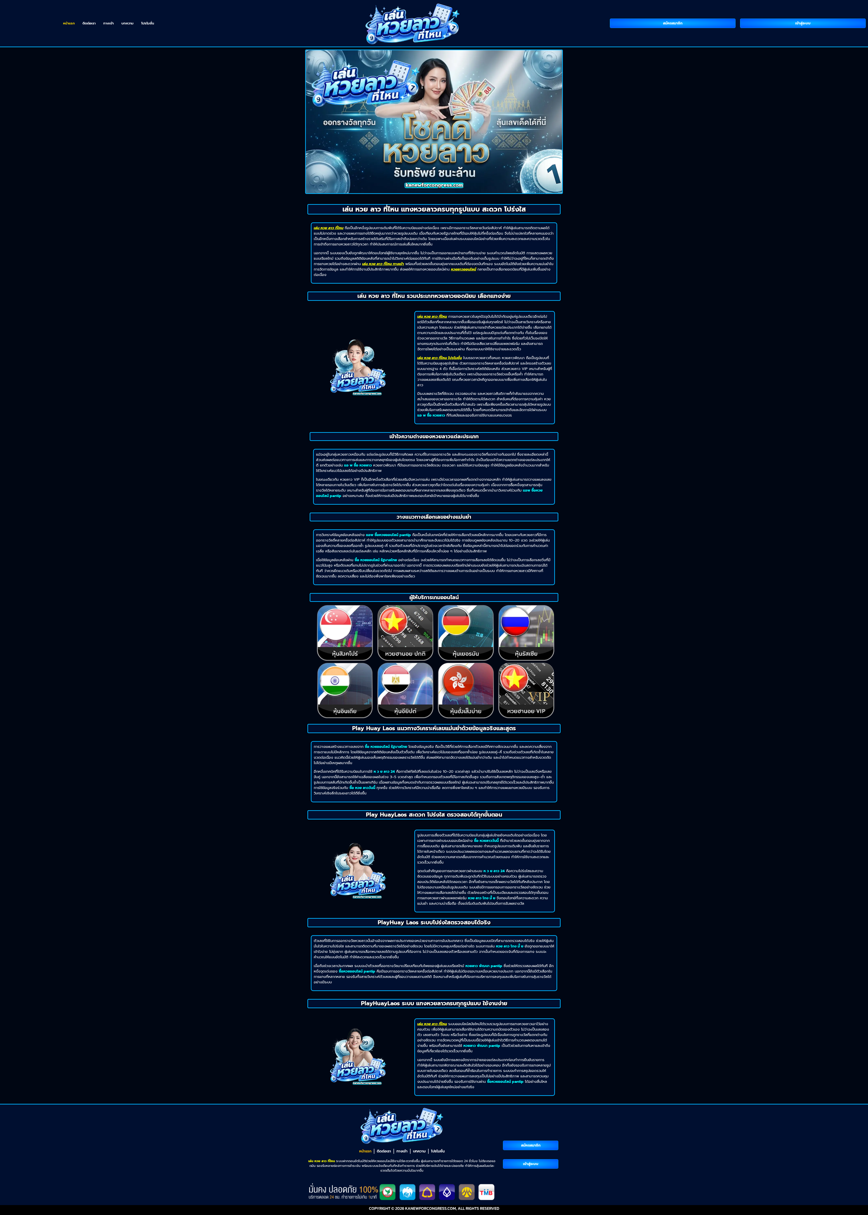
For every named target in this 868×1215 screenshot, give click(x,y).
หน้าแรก (69, 23)
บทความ (127, 23)
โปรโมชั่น (147, 23)
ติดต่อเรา (89, 23)
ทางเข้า (108, 23)
